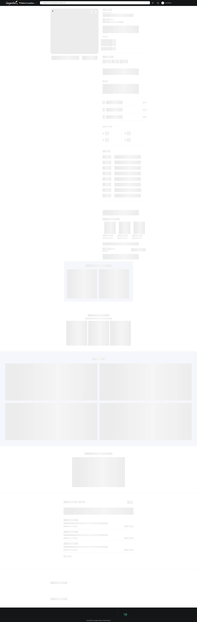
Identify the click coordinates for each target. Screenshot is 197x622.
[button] (152, 3)
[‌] (65, 57)
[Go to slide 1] (52, 11)
